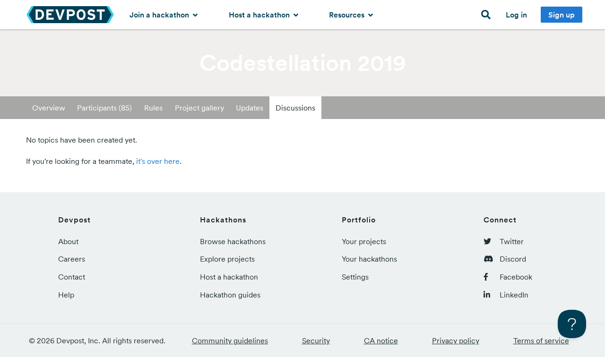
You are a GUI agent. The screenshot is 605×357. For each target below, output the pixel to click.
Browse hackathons (233, 241)
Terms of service (541, 340)
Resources (347, 14)
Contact (71, 276)
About (68, 241)
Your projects (364, 241)
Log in (516, 14)
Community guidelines (230, 340)
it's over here (158, 161)
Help (66, 294)
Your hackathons (369, 259)
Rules (153, 107)
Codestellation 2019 (302, 63)
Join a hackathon (160, 14)
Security (316, 340)
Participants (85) (104, 107)
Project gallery (199, 107)
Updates (249, 107)
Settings (355, 276)
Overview (48, 107)
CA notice (381, 340)
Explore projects (227, 259)
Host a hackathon (260, 14)
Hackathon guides (230, 294)
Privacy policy (455, 340)
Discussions (295, 107)
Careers (71, 259)
